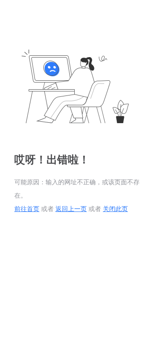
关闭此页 (115, 209)
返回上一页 (71, 209)
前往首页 (26, 209)
